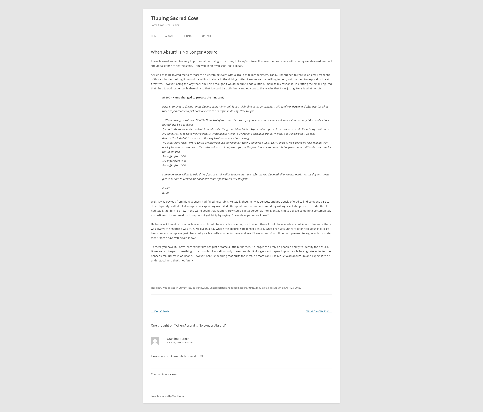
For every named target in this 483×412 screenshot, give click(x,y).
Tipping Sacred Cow (174, 18)
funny (251, 287)
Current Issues (187, 287)
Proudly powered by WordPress (167, 396)
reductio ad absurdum (268, 287)
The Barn (186, 36)
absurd (243, 287)
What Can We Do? (319, 311)
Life (206, 287)
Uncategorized (217, 287)
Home (154, 36)
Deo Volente (160, 311)
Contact (206, 36)
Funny (199, 287)
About (169, 36)
